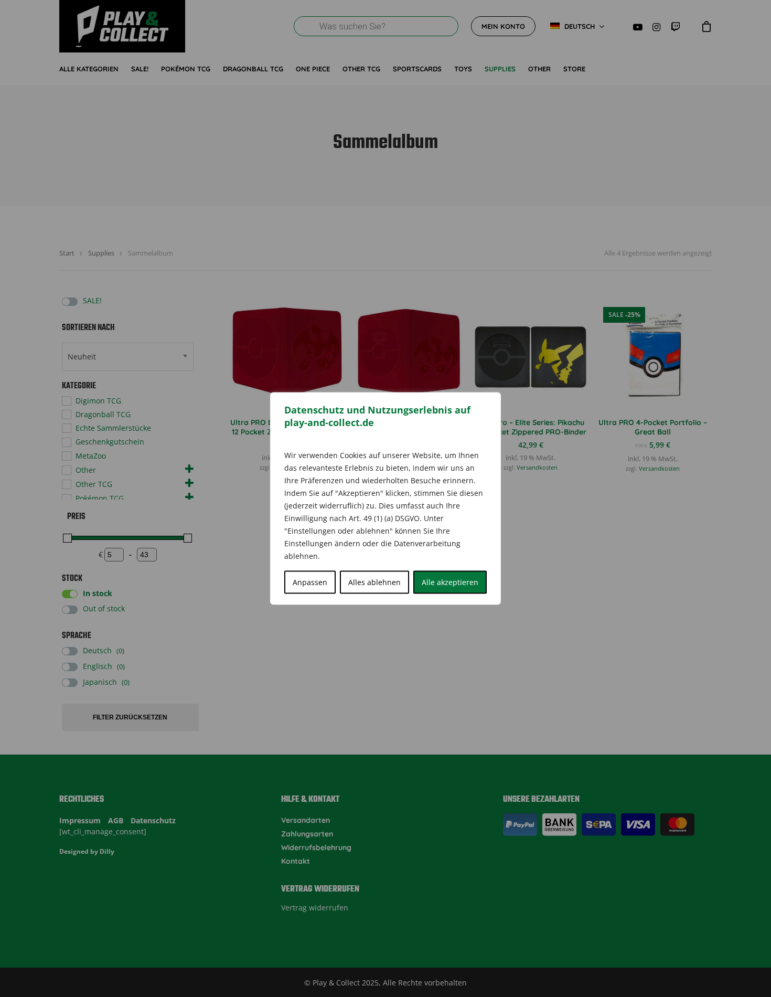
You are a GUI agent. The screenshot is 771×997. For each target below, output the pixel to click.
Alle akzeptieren (450, 582)
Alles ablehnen (374, 582)
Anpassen (310, 582)
